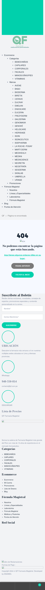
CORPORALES (10, 460)
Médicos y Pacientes (12, 514)
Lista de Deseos (10, 488)
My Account (7, 586)
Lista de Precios (11, 411)
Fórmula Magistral (11, 511)
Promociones (9, 485)
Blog (6, 491)
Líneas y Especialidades (13, 505)
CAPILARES (8, 457)
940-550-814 (9, 381)
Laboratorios (9, 508)
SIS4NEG (7, 574)
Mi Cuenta (8, 482)
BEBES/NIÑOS (9, 454)
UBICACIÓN (10, 345)
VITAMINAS (8, 469)
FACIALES (8, 463)
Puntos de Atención (11, 517)
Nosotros (7, 502)
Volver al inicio (22, 275)
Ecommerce (8, 479)
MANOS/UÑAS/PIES (12, 466)
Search (22, 586)
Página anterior (22, 266)
